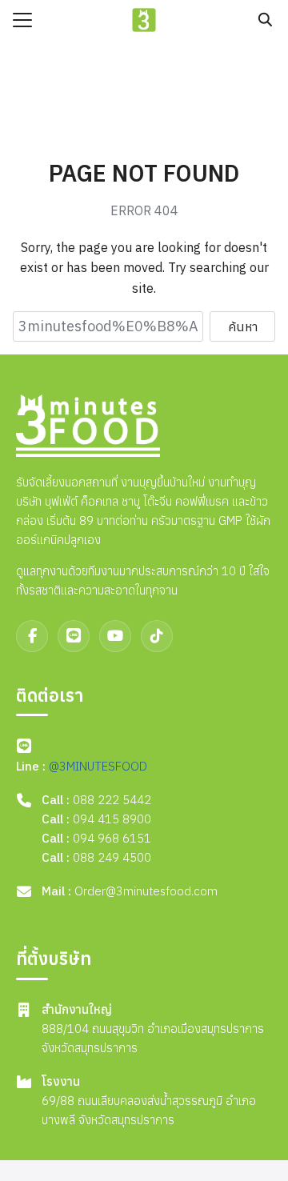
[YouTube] (115, 636)
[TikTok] (157, 636)
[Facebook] (32, 636)
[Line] (74, 636)
